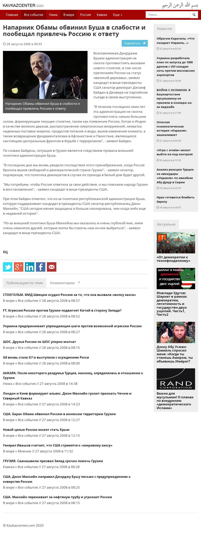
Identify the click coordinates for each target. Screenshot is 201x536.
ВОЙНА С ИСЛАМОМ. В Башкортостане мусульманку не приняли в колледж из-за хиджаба (174, 101)
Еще (116, 15)
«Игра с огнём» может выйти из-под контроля (175, 155)
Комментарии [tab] (65, 283)
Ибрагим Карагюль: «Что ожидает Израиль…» (176, 43)
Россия (85, 15)
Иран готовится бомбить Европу (176, 202)
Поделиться (133, 43)
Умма (53, 15)
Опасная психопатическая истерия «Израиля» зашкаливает (172, 131)
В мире (68, 15)
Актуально (166, 224)
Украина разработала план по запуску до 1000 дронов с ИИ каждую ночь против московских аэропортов (176, 69)
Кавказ (102, 15)
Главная (12, 15)
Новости (164, 28)
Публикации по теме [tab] (24, 283)
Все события (33, 15)
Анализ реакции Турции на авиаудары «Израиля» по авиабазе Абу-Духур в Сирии (175, 178)
